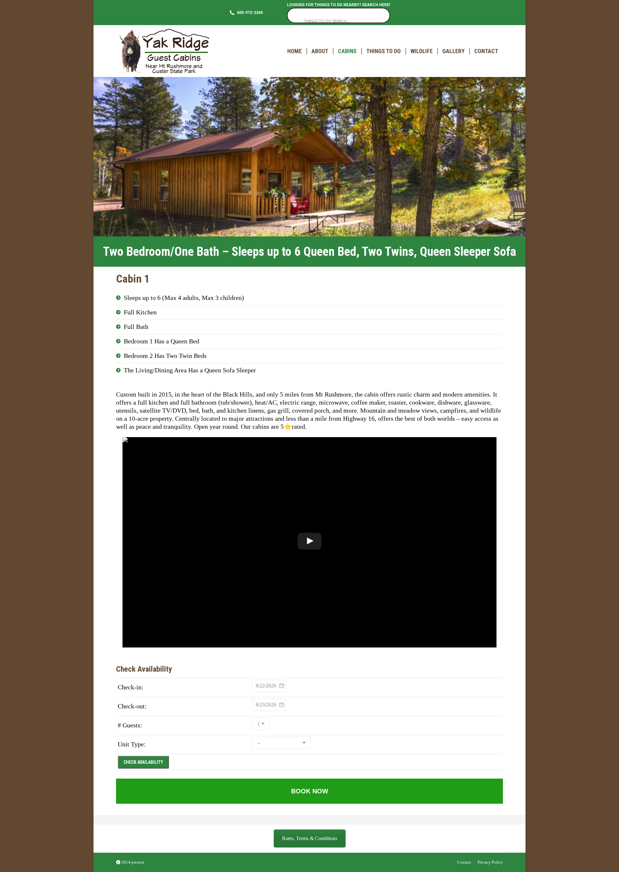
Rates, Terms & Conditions (309, 838)
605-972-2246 (250, 12)
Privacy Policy (490, 862)
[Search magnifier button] (294, 15)
